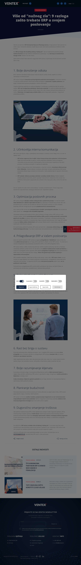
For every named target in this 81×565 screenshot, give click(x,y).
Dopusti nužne (45, 287)
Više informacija (57, 287)
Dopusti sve (21, 287)
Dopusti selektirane (33, 287)
